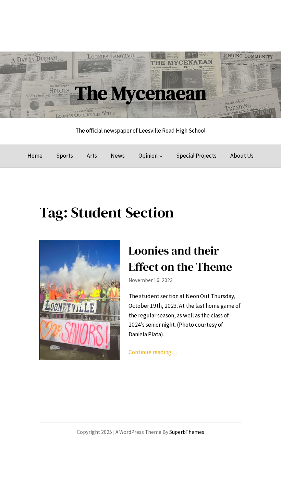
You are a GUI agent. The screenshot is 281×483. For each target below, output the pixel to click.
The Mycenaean (140, 93)
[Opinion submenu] (160, 156)
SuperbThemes (186, 432)
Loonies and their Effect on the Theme (180, 258)
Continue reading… (153, 352)
